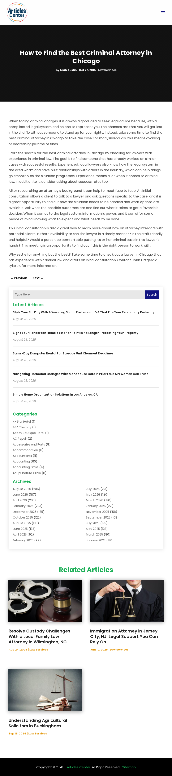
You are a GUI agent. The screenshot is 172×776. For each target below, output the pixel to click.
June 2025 (20, 529)
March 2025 (94, 534)
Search (152, 295)
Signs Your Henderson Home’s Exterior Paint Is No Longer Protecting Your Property (75, 333)
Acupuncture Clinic (27, 473)
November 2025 (97, 512)
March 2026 (94, 500)
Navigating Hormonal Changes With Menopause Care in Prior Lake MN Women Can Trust (80, 374)
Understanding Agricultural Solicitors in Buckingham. (38, 723)
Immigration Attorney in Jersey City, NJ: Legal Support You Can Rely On (124, 636)
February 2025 (23, 540)
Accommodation (25, 450)
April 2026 (20, 500)
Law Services (107, 70)
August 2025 (22, 523)
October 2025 (23, 517)
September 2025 (98, 517)
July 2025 (92, 523)
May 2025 (93, 529)
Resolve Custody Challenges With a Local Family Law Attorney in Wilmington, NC (39, 636)
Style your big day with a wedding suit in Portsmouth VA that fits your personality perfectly (83, 312)
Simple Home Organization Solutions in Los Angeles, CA (55, 394)
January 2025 (96, 540)
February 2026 (23, 506)
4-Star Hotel (22, 421)
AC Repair (20, 438)
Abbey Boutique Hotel (28, 433)
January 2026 (96, 506)
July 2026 (93, 489)
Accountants (22, 456)
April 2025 (20, 534)
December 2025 (24, 512)
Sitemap (129, 767)
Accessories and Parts (29, 444)
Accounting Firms (25, 467)
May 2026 (93, 495)
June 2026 (20, 495)
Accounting (21, 461)
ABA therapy (22, 427)
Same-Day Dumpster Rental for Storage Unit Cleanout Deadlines (63, 353)
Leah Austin (68, 70)
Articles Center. (79, 767)
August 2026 (22, 489)
